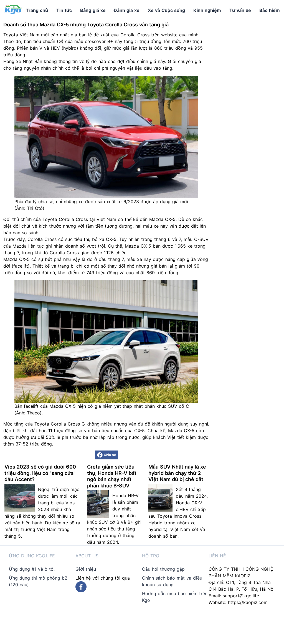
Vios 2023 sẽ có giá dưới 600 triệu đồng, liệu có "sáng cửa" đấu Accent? (40, 473)
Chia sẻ (110, 455)
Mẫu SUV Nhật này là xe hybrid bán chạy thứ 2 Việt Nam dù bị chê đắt (177, 473)
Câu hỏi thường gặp (163, 569)
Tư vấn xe (240, 10)
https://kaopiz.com (248, 602)
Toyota (10, 34)
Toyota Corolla (58, 219)
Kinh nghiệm (207, 10)
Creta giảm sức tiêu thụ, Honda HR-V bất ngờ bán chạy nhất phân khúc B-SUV (111, 476)
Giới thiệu (85, 569)
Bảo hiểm (269, 10)
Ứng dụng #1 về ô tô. (32, 569)
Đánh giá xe (127, 10)
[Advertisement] (250, 101)
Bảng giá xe (93, 10)
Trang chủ (37, 10)
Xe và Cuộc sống (166, 10)
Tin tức (64, 10)
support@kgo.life (241, 595)
